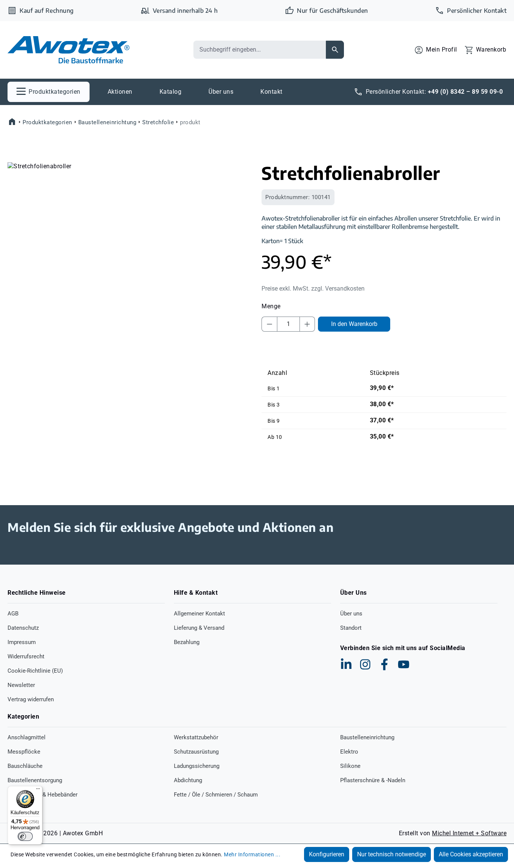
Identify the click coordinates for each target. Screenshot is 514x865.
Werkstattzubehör (196, 737)
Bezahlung (186, 642)
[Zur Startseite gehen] (68, 50)
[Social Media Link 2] (365, 664)
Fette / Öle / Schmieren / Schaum (216, 794)
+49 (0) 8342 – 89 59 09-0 (465, 91)
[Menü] (38, 790)
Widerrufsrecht (26, 656)
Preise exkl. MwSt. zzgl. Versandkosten (313, 288)
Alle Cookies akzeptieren (471, 854)
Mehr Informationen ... (252, 854)
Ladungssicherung (196, 766)
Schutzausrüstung (196, 751)
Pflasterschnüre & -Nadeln (372, 780)
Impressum (22, 642)
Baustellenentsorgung (35, 780)
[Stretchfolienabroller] (130, 243)
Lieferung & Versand (199, 627)
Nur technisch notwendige (391, 854)
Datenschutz (23, 627)
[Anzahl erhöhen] (307, 324)
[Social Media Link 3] (385, 664)
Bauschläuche (25, 766)
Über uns (351, 613)
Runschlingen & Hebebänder (43, 794)
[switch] (25, 836)
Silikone (350, 766)
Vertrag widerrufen (31, 699)
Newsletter (21, 685)
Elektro (349, 751)
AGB (13, 613)
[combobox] (259, 50)
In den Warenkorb (354, 323)
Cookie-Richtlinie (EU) (35, 670)
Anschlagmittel (27, 737)
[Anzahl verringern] (269, 324)
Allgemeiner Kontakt (199, 613)
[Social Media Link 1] (346, 664)
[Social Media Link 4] (404, 664)
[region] (130, 243)
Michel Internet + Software (469, 833)
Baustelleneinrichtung (367, 737)
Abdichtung (188, 780)
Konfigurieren (326, 854)
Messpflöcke (24, 751)
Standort (351, 627)
